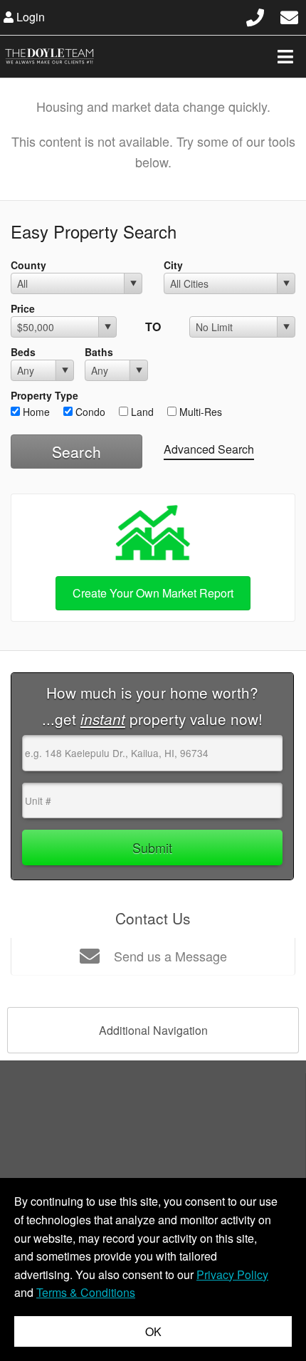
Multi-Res (199, 412)
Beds (23, 352)
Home (35, 412)
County (28, 265)
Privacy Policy (232, 1274)
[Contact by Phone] (255, 15)
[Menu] (285, 56)
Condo (89, 412)
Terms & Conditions (85, 1292)
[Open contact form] (289, 15)
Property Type (44, 395)
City (173, 265)
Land (141, 412)
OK (153, 1331)
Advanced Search (209, 449)
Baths (99, 352)
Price (23, 308)
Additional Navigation (153, 1030)
